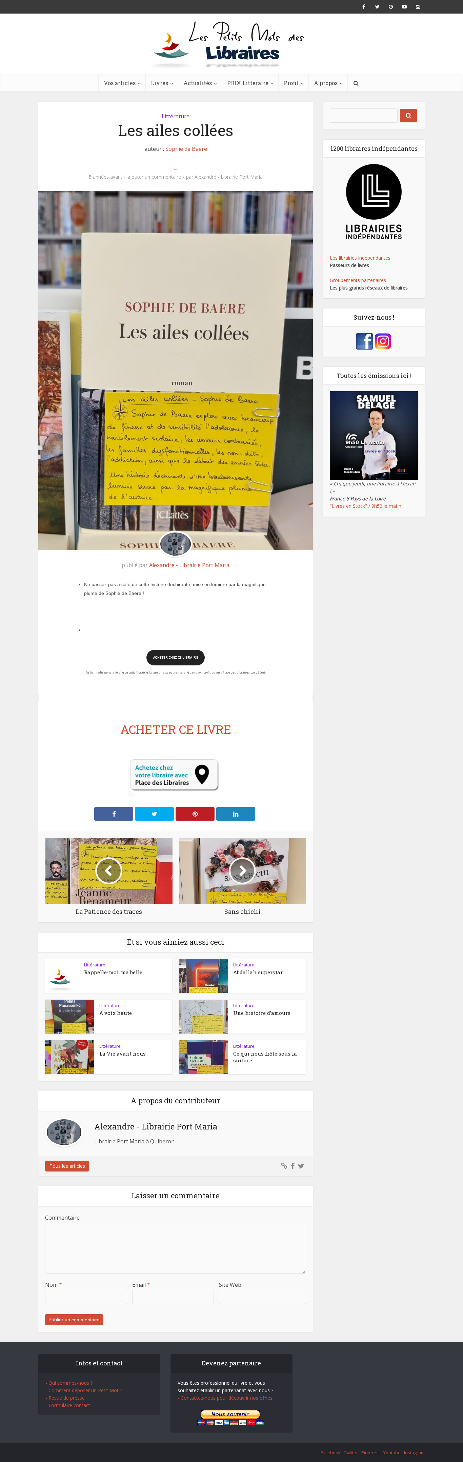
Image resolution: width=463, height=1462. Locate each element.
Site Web (230, 1284)
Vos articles (120, 82)
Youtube (392, 1452)
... (175, 168)
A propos (326, 82)
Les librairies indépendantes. (360, 258)
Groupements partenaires (358, 280)
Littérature (175, 116)
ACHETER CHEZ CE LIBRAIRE (175, 657)
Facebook (331, 1452)
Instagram (414, 1452)
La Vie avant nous (122, 1053)
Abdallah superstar (258, 972)
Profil (291, 82)
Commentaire (62, 1217)
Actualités (197, 82)
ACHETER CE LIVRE (175, 729)
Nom (53, 1284)
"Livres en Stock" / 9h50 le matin (365, 506)
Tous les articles (67, 1166)
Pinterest (370, 1452)
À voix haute (115, 1012)
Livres (159, 82)
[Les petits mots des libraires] (231, 44)
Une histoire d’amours (261, 1012)
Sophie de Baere (186, 149)
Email (141, 1284)
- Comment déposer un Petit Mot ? (83, 1390)
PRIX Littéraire (247, 82)
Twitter (351, 1452)
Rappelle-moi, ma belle (113, 972)
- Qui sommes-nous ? (69, 1383)
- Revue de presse (65, 1398)
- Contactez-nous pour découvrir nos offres (225, 1398)
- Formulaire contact (67, 1405)
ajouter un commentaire (154, 177)
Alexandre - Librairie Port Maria (229, 177)
